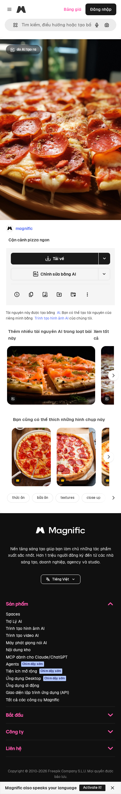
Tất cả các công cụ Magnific (32, 699)
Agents (24, 664)
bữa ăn (42, 497)
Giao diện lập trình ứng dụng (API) (37, 692)
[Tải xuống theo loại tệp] (104, 258)
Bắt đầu (14, 715)
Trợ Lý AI (14, 621)
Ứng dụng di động (22, 685)
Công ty (14, 731)
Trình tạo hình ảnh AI (51, 318)
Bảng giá (72, 9)
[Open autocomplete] (13, 25)
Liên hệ (13, 748)
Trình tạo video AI (22, 635)
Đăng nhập (101, 9)
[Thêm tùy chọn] (87, 294)
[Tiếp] (113, 375)
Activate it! (92, 787)
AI (58, 312)
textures (67, 497)
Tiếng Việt (60, 579)
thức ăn (18, 497)
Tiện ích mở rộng (33, 671)
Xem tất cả (101, 335)
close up (93, 497)
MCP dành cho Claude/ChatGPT (37, 657)
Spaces (13, 614)
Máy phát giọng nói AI (26, 642)
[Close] (112, 787)
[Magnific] (60, 531)
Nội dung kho (18, 649)
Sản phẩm (17, 604)
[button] (60, 579)
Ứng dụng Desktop (35, 678)
